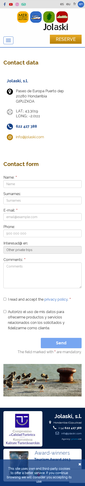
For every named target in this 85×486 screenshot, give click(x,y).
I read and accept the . (39, 299)
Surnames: (12, 194)
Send (61, 343)
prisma (76, 439)
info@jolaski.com (30, 137)
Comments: (14, 260)
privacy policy (56, 299)
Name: (10, 177)
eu (68, 4)
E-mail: (10, 210)
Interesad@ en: (15, 243)
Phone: (9, 227)
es (62, 4)
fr (74, 4)
